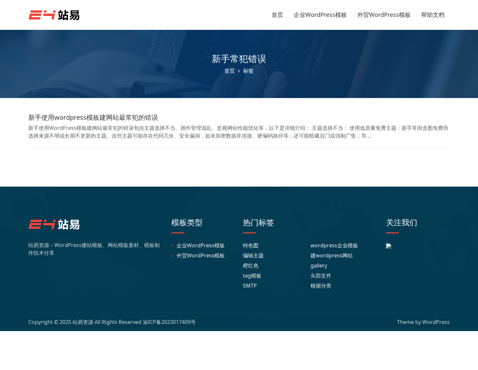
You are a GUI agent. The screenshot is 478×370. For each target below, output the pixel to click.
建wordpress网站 (332, 255)
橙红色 (251, 265)
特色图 (251, 245)
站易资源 (83, 322)
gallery (319, 265)
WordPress (436, 322)
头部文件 (321, 275)
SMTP (250, 285)
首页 (277, 14)
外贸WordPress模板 (384, 14)
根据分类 (321, 285)
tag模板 (252, 275)
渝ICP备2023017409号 (169, 322)
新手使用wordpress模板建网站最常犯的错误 (93, 117)
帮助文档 (433, 14)
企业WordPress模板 (320, 14)
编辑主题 (253, 255)
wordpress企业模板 (334, 245)
